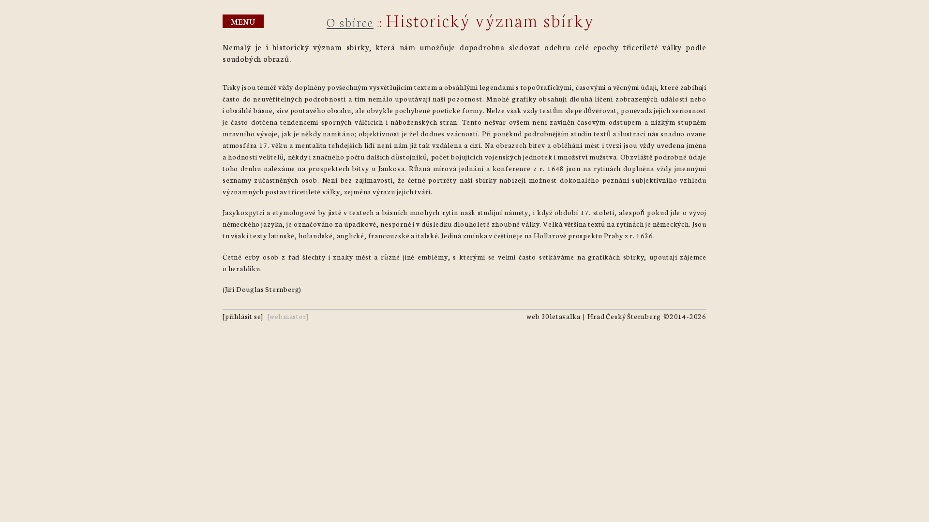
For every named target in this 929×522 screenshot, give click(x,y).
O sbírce (350, 21)
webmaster (288, 316)
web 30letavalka (553, 316)
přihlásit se (243, 316)
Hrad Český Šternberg (623, 316)
